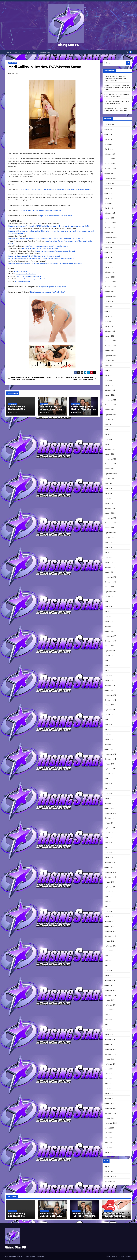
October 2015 (109, 764)
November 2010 (110, 1054)
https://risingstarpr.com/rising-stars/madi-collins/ (47, 292)
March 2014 (108, 857)
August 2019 (109, 538)
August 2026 (109, 124)
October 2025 (109, 174)
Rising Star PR (68, 45)
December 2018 (110, 577)
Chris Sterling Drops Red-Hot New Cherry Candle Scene (82, 409)
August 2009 (109, 1128)
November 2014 (110, 818)
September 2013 (110, 887)
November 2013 (110, 877)
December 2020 (110, 459)
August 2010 (109, 1069)
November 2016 (110, 700)
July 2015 (107, 779)
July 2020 (108, 483)
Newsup (31, 1256)
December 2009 (110, 1108)
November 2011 (110, 995)
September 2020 (110, 474)
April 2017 (108, 675)
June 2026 (108, 134)
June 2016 (108, 725)
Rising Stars (45, 52)
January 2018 (109, 631)
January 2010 (109, 1103)
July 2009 (108, 1133)
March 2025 (108, 208)
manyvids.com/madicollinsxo (26, 274)
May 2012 (107, 966)
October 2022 (109, 351)
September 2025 (110, 178)
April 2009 (108, 1148)
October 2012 (109, 941)
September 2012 (110, 946)
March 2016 (108, 739)
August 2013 (108, 892)
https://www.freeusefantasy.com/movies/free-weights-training (46, 246)
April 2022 (108, 380)
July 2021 (107, 424)
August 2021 (108, 420)
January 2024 (109, 277)
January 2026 (109, 159)
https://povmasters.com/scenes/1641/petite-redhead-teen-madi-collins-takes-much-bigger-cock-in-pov (54, 189)
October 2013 (109, 882)
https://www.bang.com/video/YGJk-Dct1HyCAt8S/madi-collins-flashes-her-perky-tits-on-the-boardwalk (45, 264)
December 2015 (110, 754)
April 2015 (108, 793)
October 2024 (109, 233)
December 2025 (110, 164)
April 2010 (108, 1089)
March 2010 (108, 1093)
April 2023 (108, 321)
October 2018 (109, 587)
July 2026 (108, 129)
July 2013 (107, 897)
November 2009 (110, 1113)
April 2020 (108, 498)
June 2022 (108, 370)
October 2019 (109, 528)
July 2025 (108, 188)
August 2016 (109, 715)
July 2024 (108, 247)
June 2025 (108, 193)
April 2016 (108, 734)
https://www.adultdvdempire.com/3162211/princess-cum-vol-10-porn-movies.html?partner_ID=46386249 (45, 238)
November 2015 (110, 759)
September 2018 (110, 592)
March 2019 (108, 562)
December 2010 (110, 1049)
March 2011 (108, 1034)
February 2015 (109, 803)
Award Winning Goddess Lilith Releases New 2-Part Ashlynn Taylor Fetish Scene (115, 78)
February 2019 (109, 567)
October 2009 (109, 1118)
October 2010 (109, 1059)
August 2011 (108, 1010)
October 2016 (109, 705)
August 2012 (108, 951)
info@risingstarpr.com (46, 287)
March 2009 (108, 1152)
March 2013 (108, 916)
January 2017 (109, 690)
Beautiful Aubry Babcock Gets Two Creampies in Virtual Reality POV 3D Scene (117, 87)
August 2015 (108, 774)
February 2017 (109, 685)
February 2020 (109, 508)
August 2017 (109, 656)
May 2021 (107, 434)
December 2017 (110, 636)
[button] (127, 52)
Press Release (13, 62)
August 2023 (109, 301)
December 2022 (110, 341)
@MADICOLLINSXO (21, 271)
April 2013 (108, 911)
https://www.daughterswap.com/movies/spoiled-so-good (41, 248)
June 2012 (108, 961)
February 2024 (109, 272)
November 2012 (110, 936)
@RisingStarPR (60, 287)
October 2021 (109, 410)
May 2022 (108, 375)
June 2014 (108, 843)
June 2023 (108, 311)
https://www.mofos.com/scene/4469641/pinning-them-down (39, 210)
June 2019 (108, 547)
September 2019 (110, 533)
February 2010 (109, 1098)
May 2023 (108, 316)
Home (9, 52)
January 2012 (109, 985)
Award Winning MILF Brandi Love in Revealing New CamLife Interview (74, 378)
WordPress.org (109, 1181)
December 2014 (110, 813)
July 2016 (108, 720)
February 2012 (109, 980)
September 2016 (110, 710)
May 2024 (108, 257)
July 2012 (107, 956)
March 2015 (108, 798)
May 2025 (108, 198)
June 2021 (108, 429)
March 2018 (108, 621)
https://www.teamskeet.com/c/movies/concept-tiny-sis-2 (55, 251)
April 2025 (108, 203)
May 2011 (107, 1025)
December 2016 (110, 695)
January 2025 (109, 218)
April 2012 (108, 970)
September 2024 (110, 238)
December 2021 (110, 400)
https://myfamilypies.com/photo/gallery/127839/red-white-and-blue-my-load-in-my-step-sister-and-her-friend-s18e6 (49, 226)
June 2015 (108, 784)
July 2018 (108, 602)
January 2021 (109, 454)
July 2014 (108, 838)
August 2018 (109, 597)
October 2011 (109, 1000)
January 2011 (109, 1044)
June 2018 (108, 606)
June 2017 (108, 665)
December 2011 (110, 990)
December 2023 (110, 282)
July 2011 (107, 1015)
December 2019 (110, 518)
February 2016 (109, 744)
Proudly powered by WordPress (14, 1256)
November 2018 (110, 582)
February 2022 (109, 390)
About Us (19, 52)
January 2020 (109, 513)
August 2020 (109, 479)
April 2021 (108, 439)
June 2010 (108, 1079)
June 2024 (108, 252)
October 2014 (109, 823)
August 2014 (109, 833)
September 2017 (110, 651)
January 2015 (109, 808)
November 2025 (110, 169)
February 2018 (109, 626)
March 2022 (108, 385)
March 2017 (108, 680)
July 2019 (108, 543)
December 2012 (110, 931)
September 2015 (110, 769)
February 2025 (109, 213)
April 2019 (108, 557)
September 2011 (110, 1005)
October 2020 (109, 469)
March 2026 (108, 149)
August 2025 (109, 183)
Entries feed (108, 1171)
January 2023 (109, 336)
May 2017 (108, 670)
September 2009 (110, 1123)
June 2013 (108, 902)
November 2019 (110, 523)
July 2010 (108, 1074)
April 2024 (108, 262)
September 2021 (110, 415)
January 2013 (109, 926)
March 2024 (108, 267)
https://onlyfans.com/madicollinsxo (28, 276)
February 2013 (109, 921)
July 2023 (108, 306)
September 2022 (110, 356)
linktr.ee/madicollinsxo (23, 281)
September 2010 (110, 1064)
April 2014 (108, 852)
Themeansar (39, 1256)
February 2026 (109, 154)
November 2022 (110, 346)
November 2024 (110, 228)
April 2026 (108, 144)
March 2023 (108, 326)
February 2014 (109, 862)
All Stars (31, 52)
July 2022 (108, 365)
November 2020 (110, 464)
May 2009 (108, 1143)
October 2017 (109, 646)
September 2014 (110, 828)
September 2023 (110, 297)
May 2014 (108, 847)
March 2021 (108, 444)
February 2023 (109, 331)
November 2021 (110, 405)
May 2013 (107, 907)
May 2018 (108, 611)
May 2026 (108, 139)
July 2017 (108, 661)
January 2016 (109, 749)
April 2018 (108, 616)
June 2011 (108, 1020)
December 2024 (110, 223)
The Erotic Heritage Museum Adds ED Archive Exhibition (114, 1216)
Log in (106, 1167)
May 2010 (108, 1084)
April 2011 (108, 1029)
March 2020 (108, 503)
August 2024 (109, 242)
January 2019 (109, 572)
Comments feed (110, 1176)
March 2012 (108, 975)
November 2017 (110, 641)
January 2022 (109, 395)
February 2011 (109, 1039)
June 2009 (108, 1138)
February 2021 (109, 449)
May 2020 (108, 493)
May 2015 (107, 788)
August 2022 (109, 360)
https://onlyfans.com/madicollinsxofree (33, 279)
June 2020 (108, 488)
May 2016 (108, 729)
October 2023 (109, 292)
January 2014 (109, 867)
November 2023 (110, 287)
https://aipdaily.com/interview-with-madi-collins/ (56, 216)
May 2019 (108, 552)
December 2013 (110, 872)
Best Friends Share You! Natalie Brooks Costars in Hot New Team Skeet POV (31, 378)
